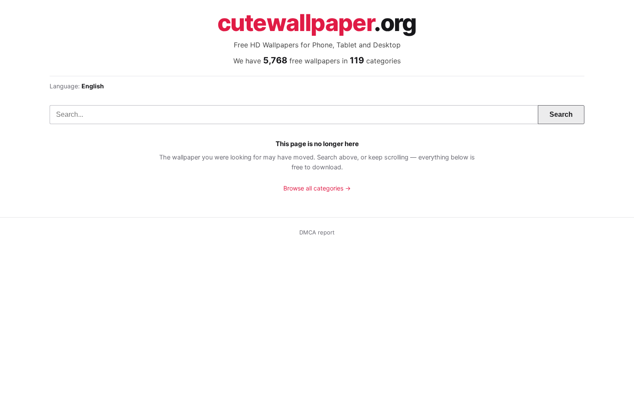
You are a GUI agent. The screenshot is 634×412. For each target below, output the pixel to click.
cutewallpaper (317, 22)
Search (561, 114)
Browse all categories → (317, 188)
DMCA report (317, 232)
